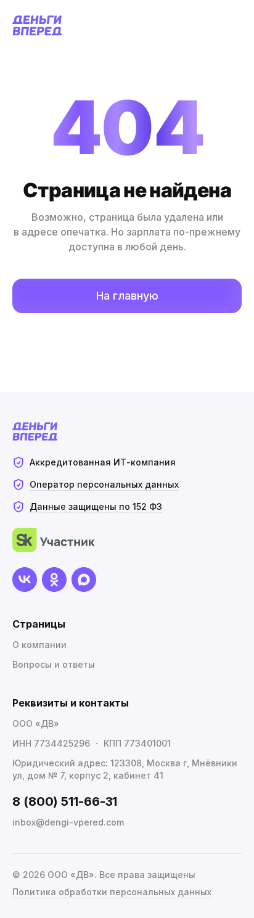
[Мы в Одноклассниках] (54, 579)
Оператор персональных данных (104, 484)
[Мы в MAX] (84, 579)
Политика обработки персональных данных (111, 892)
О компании (39, 644)
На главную (127, 295)
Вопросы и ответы (53, 664)
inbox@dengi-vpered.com (68, 822)
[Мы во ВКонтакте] (24, 579)
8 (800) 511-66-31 (64, 801)
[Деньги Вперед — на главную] (37, 25)
